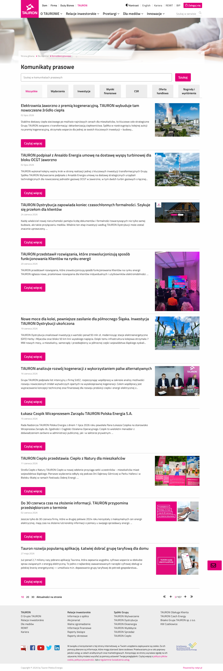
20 (27, 597)
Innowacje (155, 13)
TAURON (82, 5)
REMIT (169, 5)
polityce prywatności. (84, 659)
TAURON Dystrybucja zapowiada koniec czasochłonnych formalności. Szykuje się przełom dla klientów (85, 207)
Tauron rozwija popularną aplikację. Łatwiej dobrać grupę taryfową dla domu (85, 548)
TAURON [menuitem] (26, 612)
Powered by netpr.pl (192, 667)
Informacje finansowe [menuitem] (79, 628)
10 (22, 597)
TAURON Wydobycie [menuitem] (125, 628)
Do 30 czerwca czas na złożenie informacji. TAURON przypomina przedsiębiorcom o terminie (74, 505)
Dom (44, 5)
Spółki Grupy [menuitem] (121, 612)
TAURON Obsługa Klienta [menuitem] (174, 612)
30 (32, 597)
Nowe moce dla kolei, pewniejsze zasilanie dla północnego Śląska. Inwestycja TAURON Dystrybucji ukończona (85, 321)
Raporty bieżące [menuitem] (76, 632)
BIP (178, 5)
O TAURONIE (50, 13)
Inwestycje (84, 91)
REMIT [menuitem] (24, 628)
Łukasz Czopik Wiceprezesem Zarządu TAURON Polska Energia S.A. (76, 413)
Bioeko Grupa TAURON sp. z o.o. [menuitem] (177, 620)
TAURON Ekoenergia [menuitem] (125, 624)
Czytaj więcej (33, 143)
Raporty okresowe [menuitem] (77, 636)
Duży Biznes (67, 5)
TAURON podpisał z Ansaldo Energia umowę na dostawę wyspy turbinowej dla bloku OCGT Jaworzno (86, 157)
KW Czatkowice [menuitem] (168, 624)
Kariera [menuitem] (25, 632)
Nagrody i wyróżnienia (189, 91)
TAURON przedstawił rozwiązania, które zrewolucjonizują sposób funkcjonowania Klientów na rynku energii (75, 256)
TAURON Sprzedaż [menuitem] (124, 632)
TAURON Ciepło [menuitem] (122, 636)
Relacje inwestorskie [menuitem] (32, 620)
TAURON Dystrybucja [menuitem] (126, 620)
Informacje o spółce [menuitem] (78, 616)
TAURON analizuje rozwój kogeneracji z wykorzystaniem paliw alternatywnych (86, 368)
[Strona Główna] (30, 9)
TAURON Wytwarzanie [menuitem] (126, 616)
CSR (136, 91)
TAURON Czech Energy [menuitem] (173, 616)
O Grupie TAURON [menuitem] (31, 616)
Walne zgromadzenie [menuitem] (78, 624)
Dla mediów (132, 13)
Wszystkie (31, 91)
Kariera (158, 5)
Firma (54, 5)
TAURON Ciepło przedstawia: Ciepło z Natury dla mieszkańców (73, 458)
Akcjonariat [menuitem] (73, 620)
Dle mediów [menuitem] (27, 624)
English (146, 5)
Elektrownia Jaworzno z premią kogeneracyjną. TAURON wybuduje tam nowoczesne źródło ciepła (80, 108)
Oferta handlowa (162, 91)
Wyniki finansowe (110, 91)
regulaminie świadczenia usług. (115, 659)
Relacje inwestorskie (81, 13)
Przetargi (110, 13)
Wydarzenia (58, 91)
